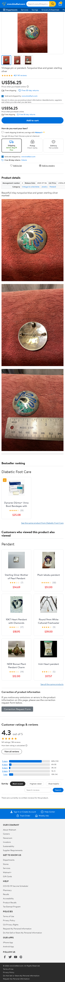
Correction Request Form (17, 709)
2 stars (5, 771)
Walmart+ (7, 872)
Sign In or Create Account (25, 812)
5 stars (5, 761)
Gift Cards (7, 876)
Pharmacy (7, 890)
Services (24, 9)
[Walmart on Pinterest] (21, 957)
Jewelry (44, 186)
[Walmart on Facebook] (4, 957)
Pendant (53, 186)
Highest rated (35, 783)
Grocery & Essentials (50, 9)
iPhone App (8, 942)
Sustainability (8, 846)
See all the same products (52, 684)
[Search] (52, 4)
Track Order (25, 815)
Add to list (17, 165)
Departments (11, 9)
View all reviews (11, 751)
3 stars (5, 768)
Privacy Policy (9, 920)
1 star (5, 774)
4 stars (5, 764)
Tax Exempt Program (12, 906)
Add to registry (48, 165)
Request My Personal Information (17, 928)
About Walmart (9, 829)
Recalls (6, 894)
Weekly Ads (44, 815)
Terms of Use (8, 916)
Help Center (49, 812)
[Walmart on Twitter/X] (10, 957)
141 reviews (22, 75)
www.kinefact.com (29, 96)
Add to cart (32, 120)
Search (58, 790)
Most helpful (53, 783)
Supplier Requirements (12, 850)
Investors (7, 842)
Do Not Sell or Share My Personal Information (22, 932)
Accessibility (8, 898)
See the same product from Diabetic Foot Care (42, 523)
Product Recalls (9, 902)
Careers (6, 833)
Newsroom (7, 838)
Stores (5, 864)
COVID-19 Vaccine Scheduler (15, 886)
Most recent (18, 783)
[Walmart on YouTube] (15, 957)
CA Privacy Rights (10, 924)
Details (24, 160)
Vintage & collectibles (30, 186)
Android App (8, 946)
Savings (35, 9)
